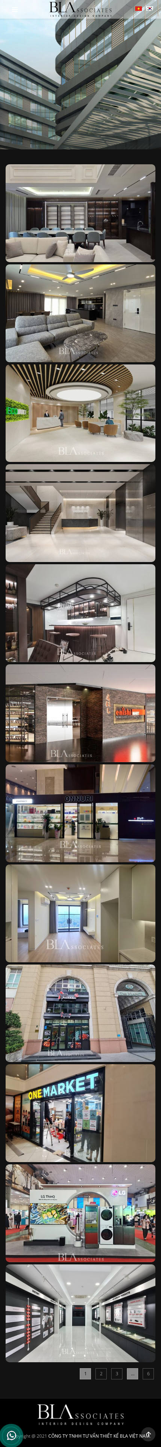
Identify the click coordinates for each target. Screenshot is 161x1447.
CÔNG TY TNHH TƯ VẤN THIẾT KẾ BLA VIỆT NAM (99, 1436)
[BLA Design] (80, 9)
